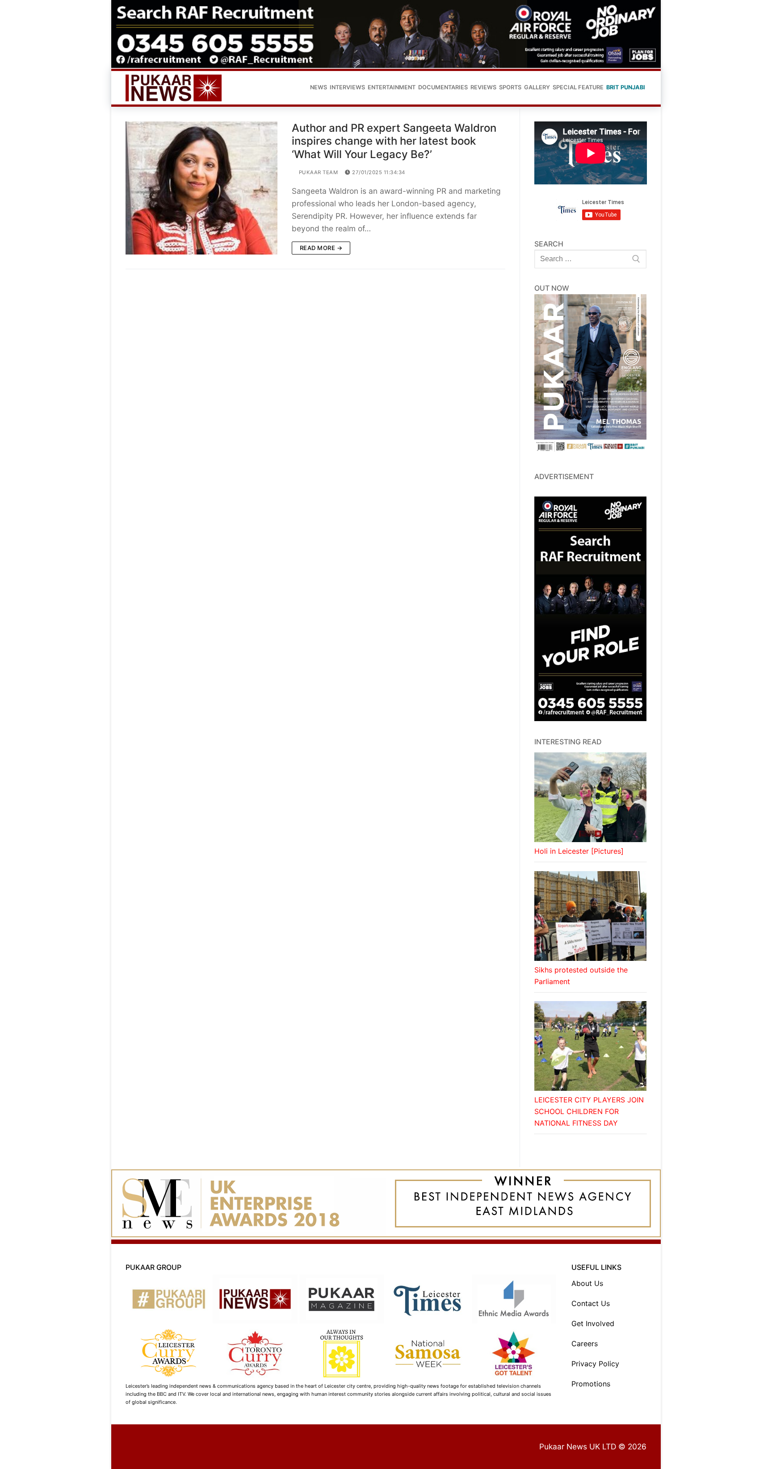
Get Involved (592, 1323)
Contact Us (590, 1303)
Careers (584, 1343)
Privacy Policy (595, 1363)
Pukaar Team (317, 172)
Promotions (590, 1383)
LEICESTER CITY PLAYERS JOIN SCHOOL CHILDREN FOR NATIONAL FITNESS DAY (589, 1111)
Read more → (321, 247)
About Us (587, 1283)
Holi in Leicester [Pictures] (579, 851)
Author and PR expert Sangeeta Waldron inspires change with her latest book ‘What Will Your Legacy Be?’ (394, 140)
